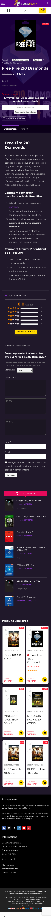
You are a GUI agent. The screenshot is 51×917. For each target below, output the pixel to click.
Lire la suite (44, 679)
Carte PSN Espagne (26, 597)
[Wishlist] (8, 10)
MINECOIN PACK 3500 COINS (11, 719)
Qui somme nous (10, 850)
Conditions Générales (11, 843)
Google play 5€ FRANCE (28, 581)
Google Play (21, 508)
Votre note (10, 370)
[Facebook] (4, 828)
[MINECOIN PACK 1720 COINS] (37, 700)
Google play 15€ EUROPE (28, 500)
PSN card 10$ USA (25, 565)
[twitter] (9, 828)
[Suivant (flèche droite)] (4, 916)
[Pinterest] (29, 828)
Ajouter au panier (21, 679)
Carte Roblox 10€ (24, 532)
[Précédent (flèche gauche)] (1, 916)
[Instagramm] (19, 828)
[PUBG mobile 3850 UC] (14, 753)
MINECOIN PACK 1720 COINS (34, 719)
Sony (18, 558)
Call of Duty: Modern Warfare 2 (31, 516)
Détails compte (9, 872)
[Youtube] (24, 828)
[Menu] (3, 3)
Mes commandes (10, 869)
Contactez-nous (9, 854)
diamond (13, 207)
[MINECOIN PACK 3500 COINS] (14, 700)
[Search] (47, 3)
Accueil (5, 60)
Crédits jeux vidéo (20, 60)
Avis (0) (25, 129)
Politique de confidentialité (14, 846)
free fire (37, 60)
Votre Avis (10, 377)
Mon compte (8, 865)
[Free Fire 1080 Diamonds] (37, 638)
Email (8, 452)
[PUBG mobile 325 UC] (14, 638)
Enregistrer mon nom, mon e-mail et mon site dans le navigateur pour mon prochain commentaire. (25, 466)
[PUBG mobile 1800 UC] (37, 753)
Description (10, 129)
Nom (8, 442)
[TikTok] (14, 828)
